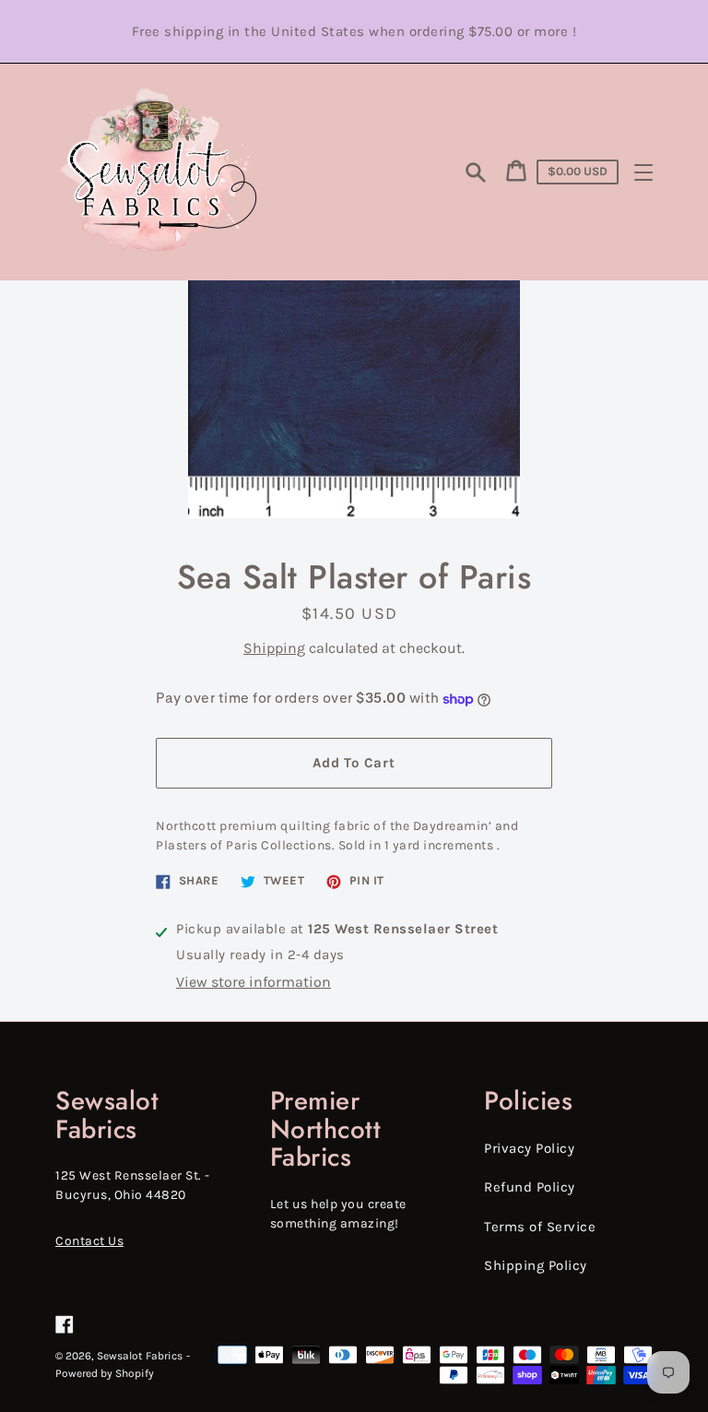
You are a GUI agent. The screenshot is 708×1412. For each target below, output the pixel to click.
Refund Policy (529, 1187)
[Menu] (643, 172)
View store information (253, 982)
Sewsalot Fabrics (140, 1355)
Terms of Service (540, 1226)
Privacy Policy (529, 1148)
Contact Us (89, 1241)
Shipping (274, 648)
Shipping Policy (535, 1265)
